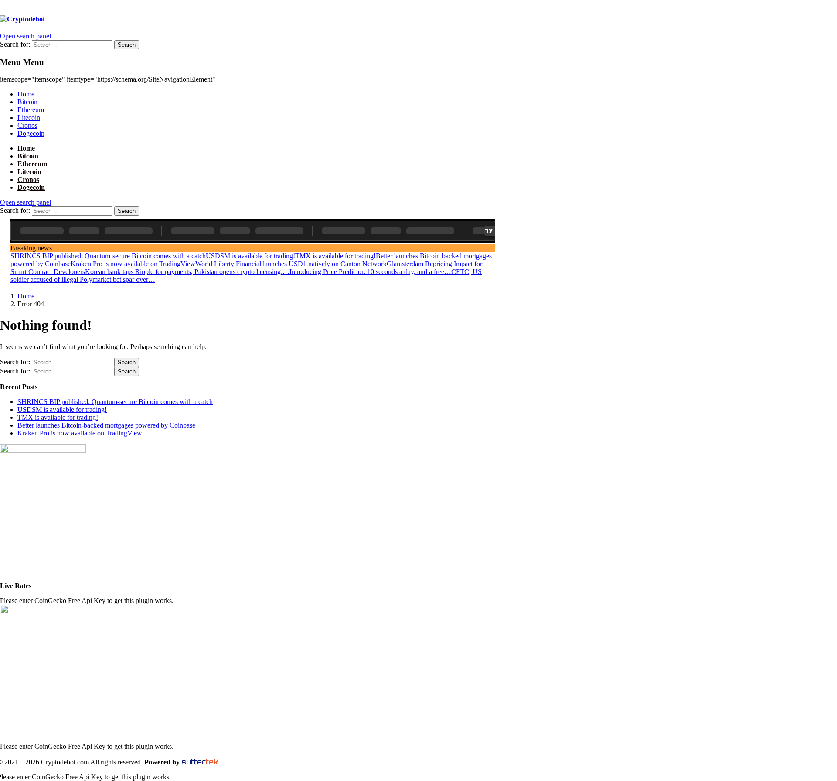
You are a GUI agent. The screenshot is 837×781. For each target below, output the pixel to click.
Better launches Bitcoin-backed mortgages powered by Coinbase (106, 425)
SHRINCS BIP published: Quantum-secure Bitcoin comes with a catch (108, 256)
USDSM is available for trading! (250, 256)
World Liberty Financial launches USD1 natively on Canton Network (291, 263)
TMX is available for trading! (335, 256)
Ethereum (30, 109)
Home (25, 94)
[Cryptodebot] (22, 19)
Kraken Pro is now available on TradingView (133, 263)
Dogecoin (30, 133)
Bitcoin (27, 102)
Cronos (27, 125)
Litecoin (28, 117)
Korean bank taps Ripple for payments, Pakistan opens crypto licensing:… (187, 271)
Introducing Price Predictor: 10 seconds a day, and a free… (370, 271)
